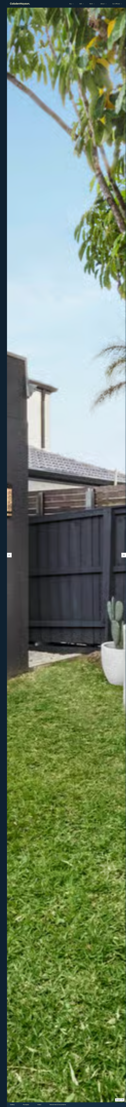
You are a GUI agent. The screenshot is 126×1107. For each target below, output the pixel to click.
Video (39, 1104)
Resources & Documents (58, 1104)
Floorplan (26, 1104)
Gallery (12, 1104)
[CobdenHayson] (20, 4)
